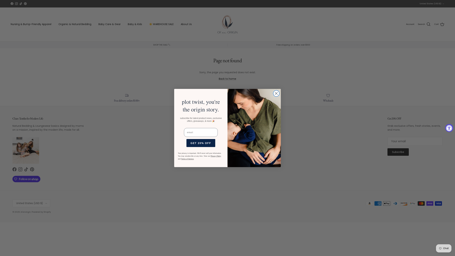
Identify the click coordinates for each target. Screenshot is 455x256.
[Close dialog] (276, 93)
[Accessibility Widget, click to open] (449, 128)
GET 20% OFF (201, 143)
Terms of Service (187, 159)
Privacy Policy (216, 156)
